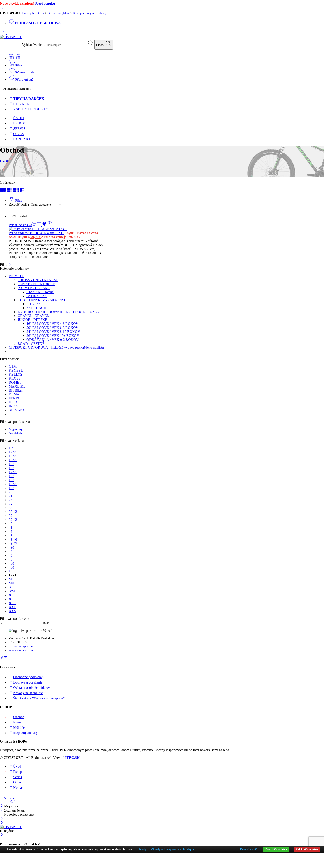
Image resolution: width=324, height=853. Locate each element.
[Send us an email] (5, 658)
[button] (22, 225)
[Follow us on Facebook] (2, 658)
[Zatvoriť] (9, 264)
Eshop (17, 772)
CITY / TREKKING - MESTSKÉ (42, 300)
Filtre (18, 200)
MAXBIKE (17, 386)
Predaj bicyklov (33, 13)
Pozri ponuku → (47, 3)
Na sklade (16, 433)
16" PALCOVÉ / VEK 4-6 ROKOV (52, 324)
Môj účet (19, 727)
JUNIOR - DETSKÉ (32, 320)
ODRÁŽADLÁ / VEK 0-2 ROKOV (52, 339)
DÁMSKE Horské (40, 292)
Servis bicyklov (58, 13)
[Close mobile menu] (1, 823)
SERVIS (19, 128)
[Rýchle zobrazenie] (49, 225)
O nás (17, 782)
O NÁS (18, 134)
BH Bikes (16, 390)
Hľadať (101, 45)
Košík (17, 722)
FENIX (14, 398)
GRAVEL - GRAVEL (33, 316)
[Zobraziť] (2, 9)
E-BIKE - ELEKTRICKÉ (36, 284)
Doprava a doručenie (27, 682)
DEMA (14, 394)
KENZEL (16, 370)
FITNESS (33, 304)
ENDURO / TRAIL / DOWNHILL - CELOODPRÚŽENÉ (60, 312)
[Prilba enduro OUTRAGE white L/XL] (80, 229)
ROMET (15, 382)
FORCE (14, 402)
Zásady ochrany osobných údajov (172, 849)
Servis (17, 777)
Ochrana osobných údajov (31, 687)
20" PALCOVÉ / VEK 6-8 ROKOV (52, 328)
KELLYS (15, 374)
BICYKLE (21, 104)
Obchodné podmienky (28, 677)
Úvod (4, 161)
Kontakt (18, 787)
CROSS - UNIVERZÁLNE (38, 280)
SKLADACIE (36, 308)
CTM (13, 366)
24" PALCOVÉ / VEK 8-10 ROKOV (53, 331)
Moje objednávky (25, 733)
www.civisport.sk (21, 650)
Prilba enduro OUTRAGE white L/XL (36, 233)
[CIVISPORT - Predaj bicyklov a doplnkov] (11, 37)
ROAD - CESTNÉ (31, 343)
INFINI (14, 406)
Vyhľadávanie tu (34, 45)
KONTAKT (22, 139)
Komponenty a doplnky (89, 13)
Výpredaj (15, 429)
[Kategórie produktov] (12, 58)
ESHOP (19, 123)
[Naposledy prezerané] (12, 802)
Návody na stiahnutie (28, 693)
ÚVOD (18, 118)
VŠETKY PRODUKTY (30, 109)
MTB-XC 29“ (36, 296)
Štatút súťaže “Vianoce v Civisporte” (39, 698)
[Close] (2, 814)
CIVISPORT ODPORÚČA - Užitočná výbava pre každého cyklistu (56, 347)
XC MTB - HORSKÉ (34, 288)
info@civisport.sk (21, 646)
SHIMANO (17, 410)
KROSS (14, 378)
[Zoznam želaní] (42, 225)
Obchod (18, 717)
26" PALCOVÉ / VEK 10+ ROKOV (52, 335)
